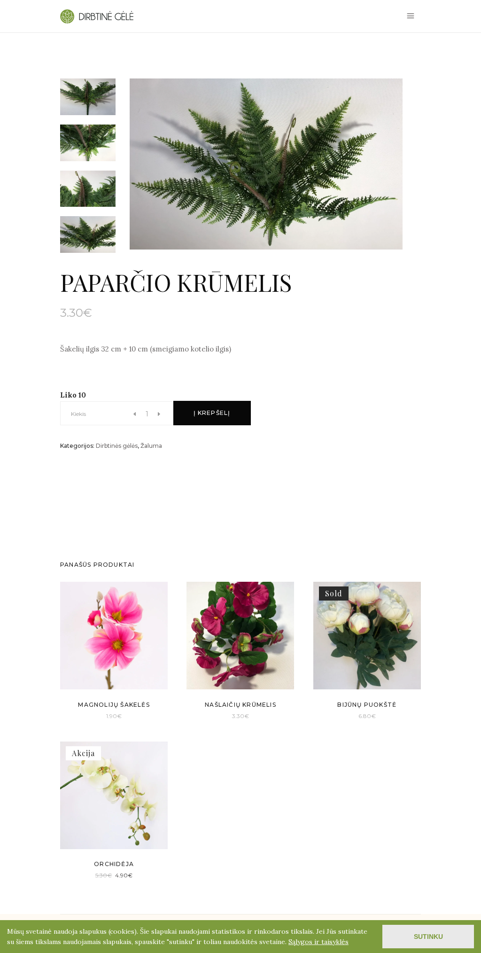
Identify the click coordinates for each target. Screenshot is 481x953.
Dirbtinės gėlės (117, 445)
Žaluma (151, 445)
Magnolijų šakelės (113, 704)
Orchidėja (114, 863)
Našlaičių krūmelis (240, 704)
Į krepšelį (212, 412)
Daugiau (354, 715)
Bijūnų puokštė (366, 704)
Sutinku (428, 936)
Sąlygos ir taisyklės (318, 941)
